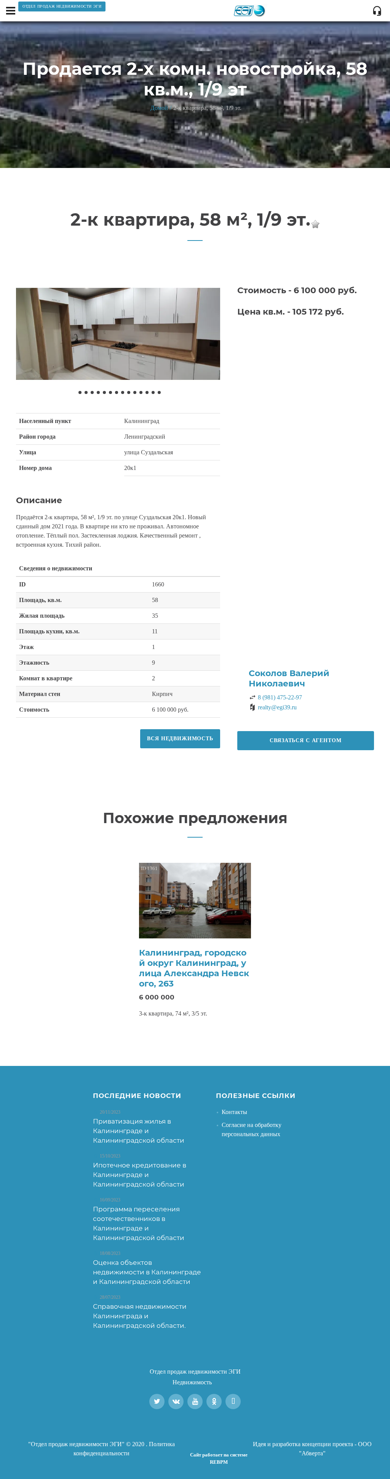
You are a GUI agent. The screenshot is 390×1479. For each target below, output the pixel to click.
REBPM (219, 1462)
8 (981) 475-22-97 (280, 697)
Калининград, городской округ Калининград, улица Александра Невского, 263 (194, 968)
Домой (159, 108)
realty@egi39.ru (277, 707)
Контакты (234, 1112)
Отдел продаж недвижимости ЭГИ (195, 1371)
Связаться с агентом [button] (305, 740)
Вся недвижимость (180, 738)
